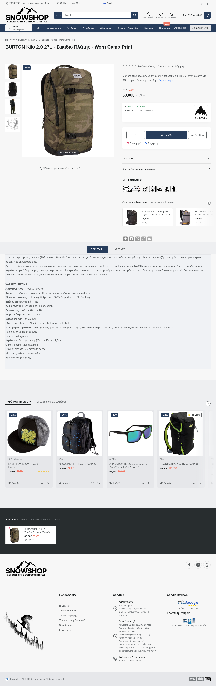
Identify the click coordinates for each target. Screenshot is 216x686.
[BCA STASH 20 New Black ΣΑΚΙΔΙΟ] (181, 433)
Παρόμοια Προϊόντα (18, 401)
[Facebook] (189, 565)
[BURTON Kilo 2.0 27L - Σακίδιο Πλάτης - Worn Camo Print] (12, 72)
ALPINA (112, 459)
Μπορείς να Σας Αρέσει (51, 401)
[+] (142, 135)
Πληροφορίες (67, 595)
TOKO (213, 459)
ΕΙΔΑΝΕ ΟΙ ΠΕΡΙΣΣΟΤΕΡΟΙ (46, 519)
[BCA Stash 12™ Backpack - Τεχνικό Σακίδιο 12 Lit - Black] (131, 217)
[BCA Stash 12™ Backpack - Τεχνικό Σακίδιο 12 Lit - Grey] (184, 217)
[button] (166, 135)
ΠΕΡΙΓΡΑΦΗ (97, 249)
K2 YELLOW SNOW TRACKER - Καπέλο (25, 465)
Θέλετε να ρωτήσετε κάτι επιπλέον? (61, 168)
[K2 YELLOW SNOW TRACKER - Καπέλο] (29, 433)
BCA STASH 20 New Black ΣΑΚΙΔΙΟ (179, 464)
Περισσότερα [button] (165, 80)
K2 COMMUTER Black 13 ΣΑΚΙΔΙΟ (77, 464)
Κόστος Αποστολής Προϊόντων (138, 168)
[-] (129, 135)
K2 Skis (62, 459)
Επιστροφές (128, 158)
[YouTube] (207, 565)
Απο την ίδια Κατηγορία (134, 202)
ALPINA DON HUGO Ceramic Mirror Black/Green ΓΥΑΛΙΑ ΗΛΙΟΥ (128, 465)
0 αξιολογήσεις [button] (146, 66)
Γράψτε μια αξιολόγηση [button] (170, 66)
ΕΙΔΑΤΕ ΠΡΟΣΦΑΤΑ (16, 519)
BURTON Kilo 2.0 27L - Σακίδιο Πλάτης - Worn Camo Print (38, 531)
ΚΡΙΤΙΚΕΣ (120, 249)
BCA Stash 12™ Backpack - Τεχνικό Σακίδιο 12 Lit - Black (155, 213)
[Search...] (134, 15)
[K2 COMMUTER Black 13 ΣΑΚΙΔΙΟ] (79, 433)
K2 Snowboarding (15, 459)
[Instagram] (198, 565)
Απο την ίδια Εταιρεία (162, 202)
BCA (162, 459)
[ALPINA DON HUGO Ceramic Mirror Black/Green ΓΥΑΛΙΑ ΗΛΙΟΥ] (130, 433)
